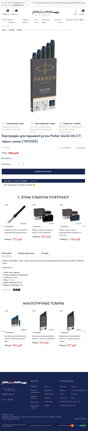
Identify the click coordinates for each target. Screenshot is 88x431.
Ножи (56, 20)
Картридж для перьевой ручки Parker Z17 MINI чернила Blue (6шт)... (15, 338)
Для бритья (60, 21)
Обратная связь (65, 402)
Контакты (82, 3)
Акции (73, 398)
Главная (4, 30)
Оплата (39, 3)
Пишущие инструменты (11, 21)
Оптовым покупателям (55, 3)
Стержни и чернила (25, 21)
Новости (74, 394)
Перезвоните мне (6, 5)
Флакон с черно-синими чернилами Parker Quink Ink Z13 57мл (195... (70, 232)
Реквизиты (63, 398)
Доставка (45, 3)
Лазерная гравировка (69, 3)
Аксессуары (69, 20)
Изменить (33, 181)
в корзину (43, 171)
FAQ (77, 3)
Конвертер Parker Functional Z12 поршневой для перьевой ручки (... (16, 232)
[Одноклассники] (17, 290)
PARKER (19, 30)
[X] (19, 290)
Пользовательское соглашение (41, 425)
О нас (34, 3)
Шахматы (76, 20)
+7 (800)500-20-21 (18, 5)
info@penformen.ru (19, 3)
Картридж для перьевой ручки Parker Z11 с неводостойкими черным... (69, 338)
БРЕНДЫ (4, 20)
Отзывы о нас (76, 402)
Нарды (47, 405)
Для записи (37, 21)
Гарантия (63, 390)
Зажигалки (48, 402)
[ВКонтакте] (14, 290)
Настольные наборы (45, 21)
